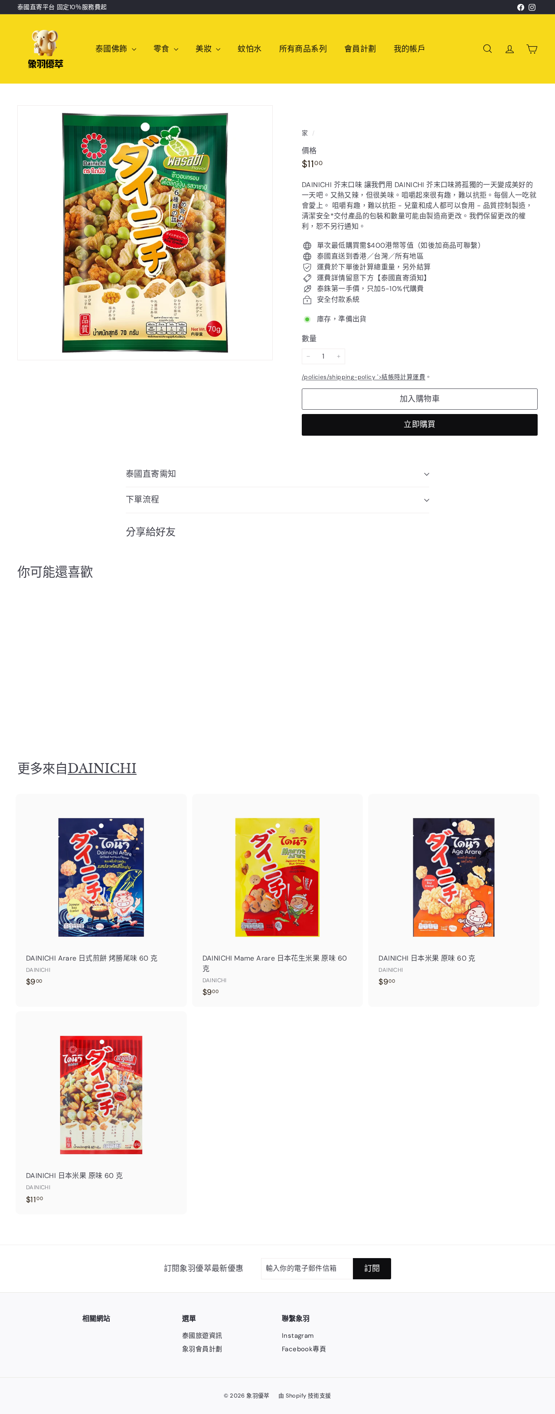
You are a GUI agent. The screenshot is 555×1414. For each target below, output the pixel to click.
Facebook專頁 (304, 1349)
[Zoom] (145, 233)
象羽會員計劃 (202, 1349)
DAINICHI (102, 768)
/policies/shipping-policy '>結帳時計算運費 (363, 377)
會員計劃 (360, 49)
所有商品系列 (303, 49)
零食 (162, 49)
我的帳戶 (410, 49)
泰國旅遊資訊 (202, 1335)
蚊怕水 (249, 49)
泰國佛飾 (112, 49)
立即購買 (420, 424)
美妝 (205, 49)
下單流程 (143, 499)
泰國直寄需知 (151, 474)
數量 (309, 338)
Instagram (298, 1335)
